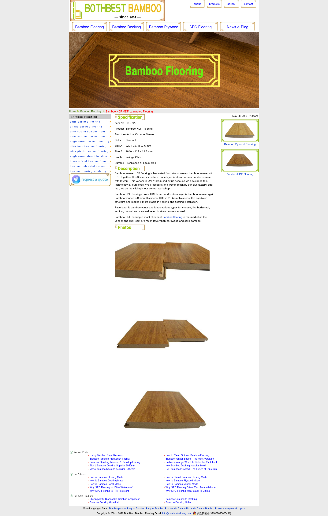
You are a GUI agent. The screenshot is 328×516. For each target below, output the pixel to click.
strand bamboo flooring (86, 126)
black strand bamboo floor (88, 161)
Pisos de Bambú (195, 508)
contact (248, 3)
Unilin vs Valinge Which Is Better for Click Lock (192, 462)
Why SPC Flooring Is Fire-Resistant (109, 490)
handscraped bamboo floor (88, 136)
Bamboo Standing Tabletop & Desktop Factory (115, 462)
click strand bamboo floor (87, 131)
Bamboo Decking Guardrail (104, 502)
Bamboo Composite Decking (181, 499)
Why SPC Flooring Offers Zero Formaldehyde (190, 487)
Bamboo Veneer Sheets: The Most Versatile (190, 458)
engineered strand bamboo (88, 156)
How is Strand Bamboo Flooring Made (186, 477)
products (214, 3)
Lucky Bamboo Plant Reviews (106, 455)
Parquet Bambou (136, 508)
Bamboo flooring (172, 216)
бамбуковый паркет (234, 508)
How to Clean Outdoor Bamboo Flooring (187, 455)
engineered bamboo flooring (89, 141)
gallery (231, 3)
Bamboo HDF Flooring (239, 174)
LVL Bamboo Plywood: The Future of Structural (191, 469)
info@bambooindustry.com (177, 513)
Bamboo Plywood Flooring (240, 144)
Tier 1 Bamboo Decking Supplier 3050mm (112, 465)
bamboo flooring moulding (88, 171)
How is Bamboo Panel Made (105, 484)
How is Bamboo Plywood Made (183, 480)
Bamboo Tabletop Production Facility (110, 458)
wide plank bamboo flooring (89, 151)
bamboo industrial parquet (88, 166)
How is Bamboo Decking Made (106, 480)
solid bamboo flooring (85, 121)
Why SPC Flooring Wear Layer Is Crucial (188, 490)
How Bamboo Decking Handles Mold (186, 465)
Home (72, 111)
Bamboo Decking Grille (178, 502)
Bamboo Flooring (90, 111)
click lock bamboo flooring (88, 146)
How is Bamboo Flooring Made (106, 477)
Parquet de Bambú (175, 508)
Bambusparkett (117, 508)
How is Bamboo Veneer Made (182, 484)
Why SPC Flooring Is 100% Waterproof (111, 487)
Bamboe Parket (213, 508)
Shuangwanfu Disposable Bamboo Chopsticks (115, 499)
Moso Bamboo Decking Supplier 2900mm (112, 469)
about (197, 3)
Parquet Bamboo (155, 508)
